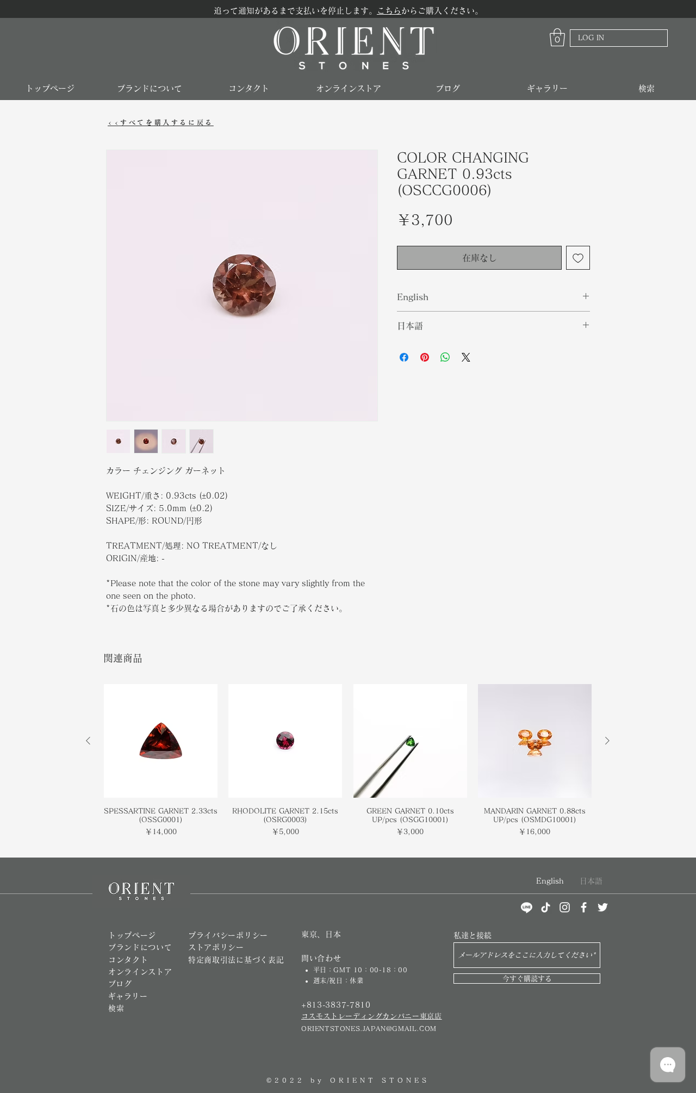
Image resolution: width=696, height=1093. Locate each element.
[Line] (526, 907)
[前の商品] (88, 740)
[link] (557, 37)
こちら (389, 11)
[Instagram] (564, 907)
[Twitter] (603, 907)
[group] (348, 766)
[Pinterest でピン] (424, 357)
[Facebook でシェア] (404, 357)
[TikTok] (545, 907)
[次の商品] (607, 740)
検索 (116, 1008)
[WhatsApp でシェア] (445, 357)
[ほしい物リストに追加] (578, 258)
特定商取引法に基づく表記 (236, 960)
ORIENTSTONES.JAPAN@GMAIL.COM (369, 1028)
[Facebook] (584, 907)
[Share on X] (466, 357)
